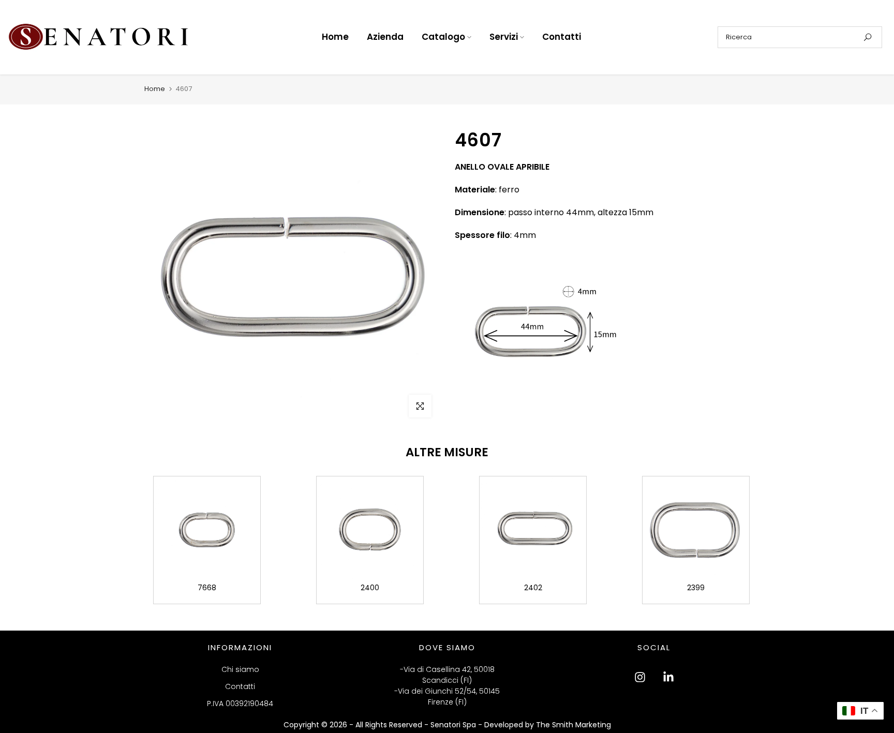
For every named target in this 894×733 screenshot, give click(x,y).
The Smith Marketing (573, 725)
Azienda (385, 37)
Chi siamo (240, 669)
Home (335, 37)
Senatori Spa (454, 725)
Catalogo (443, 37)
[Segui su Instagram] (640, 677)
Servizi (503, 37)
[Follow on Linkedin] (668, 677)
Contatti (561, 37)
